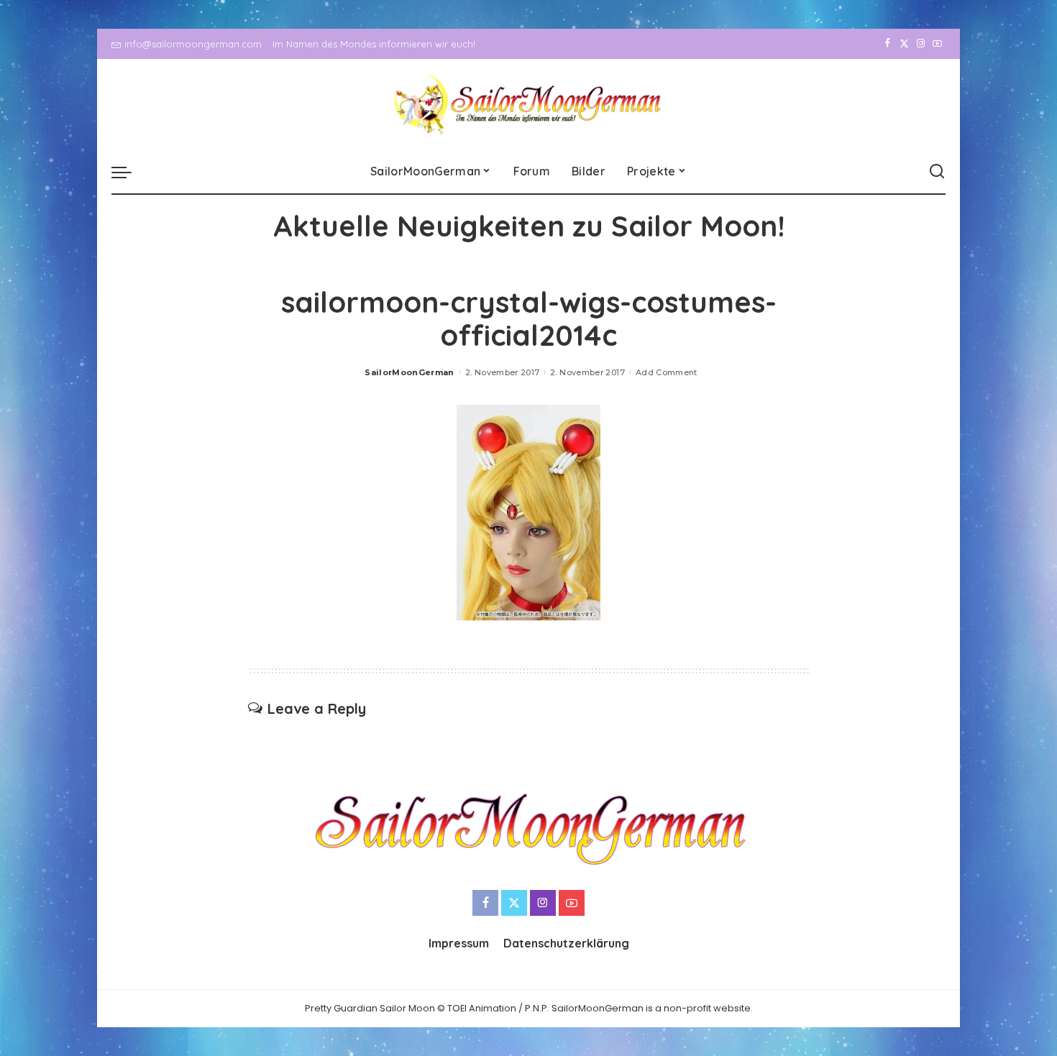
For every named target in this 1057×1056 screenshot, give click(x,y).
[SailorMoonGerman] (529, 104)
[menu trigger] (128, 171)
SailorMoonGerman (409, 372)
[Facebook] (887, 43)
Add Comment (666, 372)
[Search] (937, 171)
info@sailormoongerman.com (193, 44)
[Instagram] (920, 43)
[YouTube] (937, 43)
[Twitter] (904, 43)
